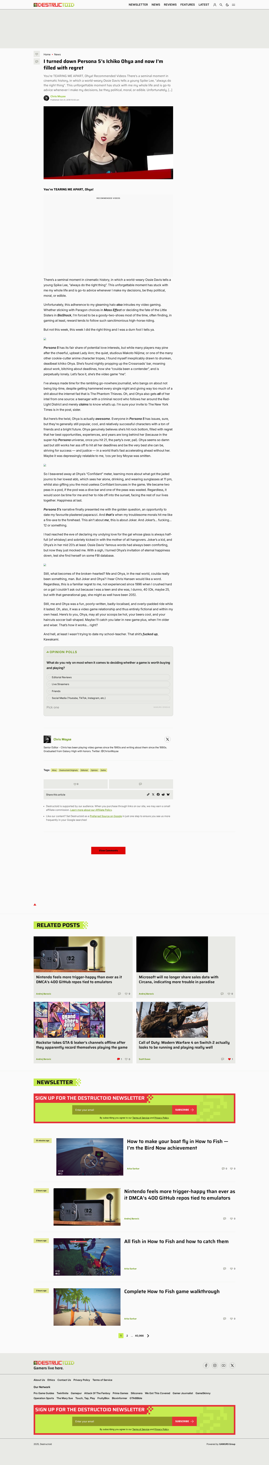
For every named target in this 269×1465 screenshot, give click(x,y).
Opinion (94, 770)
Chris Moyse (58, 96)
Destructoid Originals (68, 770)
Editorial (84, 770)
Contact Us (64, 1379)
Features (187, 4)
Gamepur (76, 1393)
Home (47, 54)
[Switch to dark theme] (227, 5)
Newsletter (138, 4)
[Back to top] (35, 904)
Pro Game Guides (44, 1393)
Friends (56, 691)
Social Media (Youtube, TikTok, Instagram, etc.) (79, 698)
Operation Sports (44, 1398)
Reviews (170, 4)
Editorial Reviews (62, 677)
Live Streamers (60, 684)
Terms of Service (140, 1117)
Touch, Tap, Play (85, 1398)
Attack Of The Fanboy (97, 1393)
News (156, 4)
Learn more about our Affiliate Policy (91, 809)
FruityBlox (103, 1398)
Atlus (54, 770)
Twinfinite (62, 1393)
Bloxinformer (119, 1398)
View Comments (108, 850)
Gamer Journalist (183, 1393)
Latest (204, 4)
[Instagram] (167, 739)
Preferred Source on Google (106, 816)
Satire (103, 770)
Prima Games (120, 1393)
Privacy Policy (161, 1117)
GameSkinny (203, 1393)
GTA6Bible (136, 1398)
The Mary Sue (65, 1398)
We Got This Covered (157, 1393)
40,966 (139, 1335)
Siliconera (136, 1393)
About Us (39, 1379)
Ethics (51, 1379)
